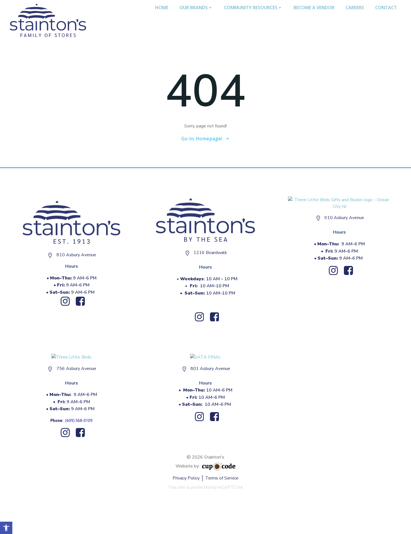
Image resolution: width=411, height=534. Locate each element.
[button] (6, 528)
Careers (355, 7)
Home (161, 7)
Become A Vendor (314, 7)
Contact (386, 7)
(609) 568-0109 (79, 420)
